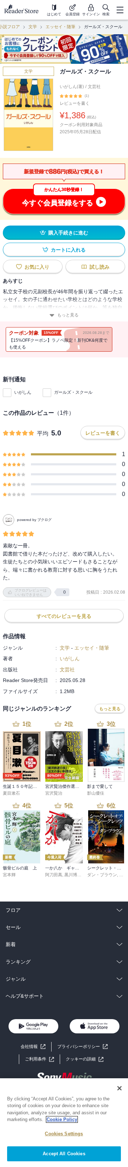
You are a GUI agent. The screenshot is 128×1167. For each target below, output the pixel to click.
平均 (42, 433)
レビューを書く (75, 103)
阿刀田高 (53, 874)
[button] (84, 1059)
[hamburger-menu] (120, 10)
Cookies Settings (64, 1133)
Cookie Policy (62, 1119)
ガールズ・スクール (73, 392)
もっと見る (68, 315)
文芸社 (94, 86)
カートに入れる (68, 250)
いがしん (22, 392)
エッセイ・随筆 (60, 26)
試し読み (100, 267)
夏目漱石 (11, 793)
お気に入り (37, 267)
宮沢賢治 (53, 793)
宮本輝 (9, 874)
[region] (64, 1122)
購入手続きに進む (68, 233)
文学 (32, 26)
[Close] (119, 1088)
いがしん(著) (72, 86)
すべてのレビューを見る (64, 616)
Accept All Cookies (64, 1153)
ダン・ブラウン (102, 874)
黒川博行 (72, 874)
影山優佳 (95, 793)
